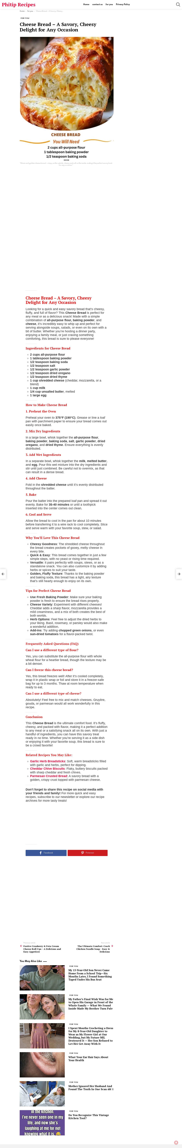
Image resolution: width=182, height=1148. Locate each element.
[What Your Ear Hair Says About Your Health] (42, 1064)
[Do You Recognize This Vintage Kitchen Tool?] (42, 1122)
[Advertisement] (66, 207)
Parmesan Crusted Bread (48, 776)
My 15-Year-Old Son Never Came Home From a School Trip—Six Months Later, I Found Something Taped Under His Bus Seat (90, 974)
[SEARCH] (178, 4)
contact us (97, 4)
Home (86, 4)
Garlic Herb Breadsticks (47, 761)
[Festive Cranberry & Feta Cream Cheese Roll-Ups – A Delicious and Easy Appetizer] (3, 574)
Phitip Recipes (18, 4)
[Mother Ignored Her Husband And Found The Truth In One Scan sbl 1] (42, 1093)
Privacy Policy (123, 4)
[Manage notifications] (176, 1143)
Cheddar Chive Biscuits (47, 768)
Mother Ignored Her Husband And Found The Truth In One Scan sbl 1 (91, 1087)
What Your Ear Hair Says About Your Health (88, 1058)
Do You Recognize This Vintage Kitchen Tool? (88, 1116)
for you (109, 4)
